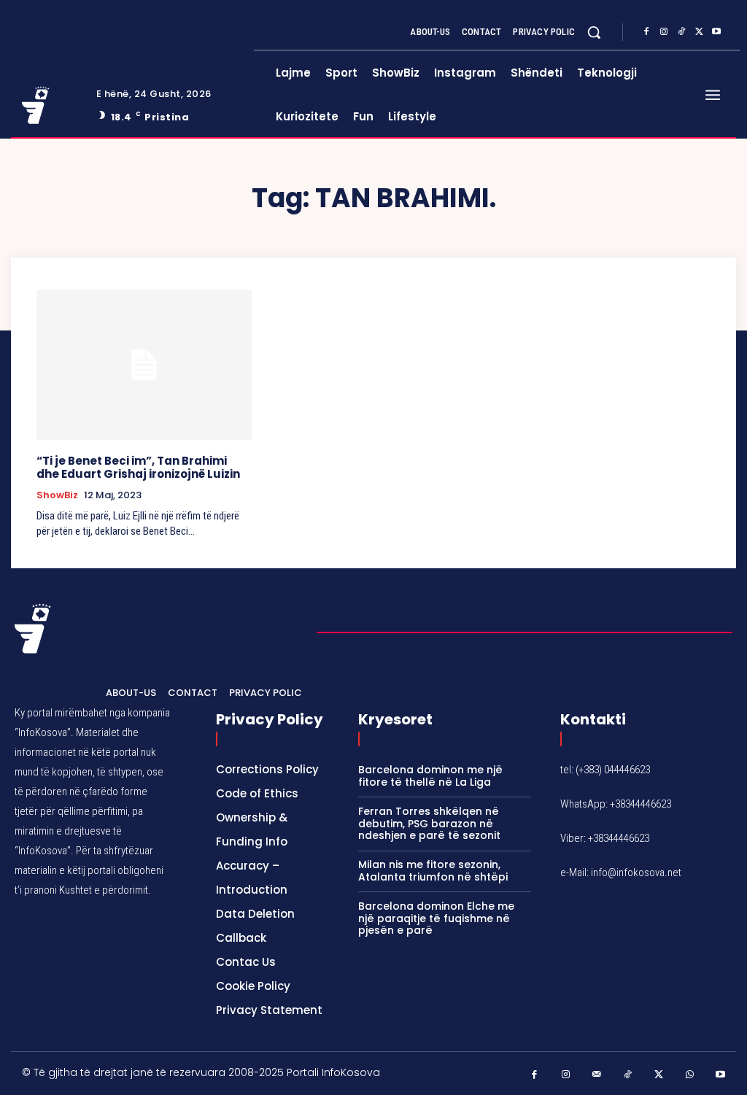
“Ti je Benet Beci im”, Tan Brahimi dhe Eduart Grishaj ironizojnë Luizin (138, 467)
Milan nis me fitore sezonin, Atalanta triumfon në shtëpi (433, 870)
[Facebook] (646, 32)
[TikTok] (681, 32)
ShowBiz (57, 495)
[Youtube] (716, 32)
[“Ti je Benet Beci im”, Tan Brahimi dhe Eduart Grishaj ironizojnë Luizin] (144, 365)
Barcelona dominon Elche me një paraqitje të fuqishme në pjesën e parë (436, 918)
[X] (699, 32)
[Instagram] (664, 32)
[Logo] (50, 105)
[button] (593, 32)
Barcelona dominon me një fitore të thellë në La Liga (430, 775)
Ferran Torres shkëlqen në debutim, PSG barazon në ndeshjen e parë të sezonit (429, 823)
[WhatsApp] (690, 1075)
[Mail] (597, 1075)
